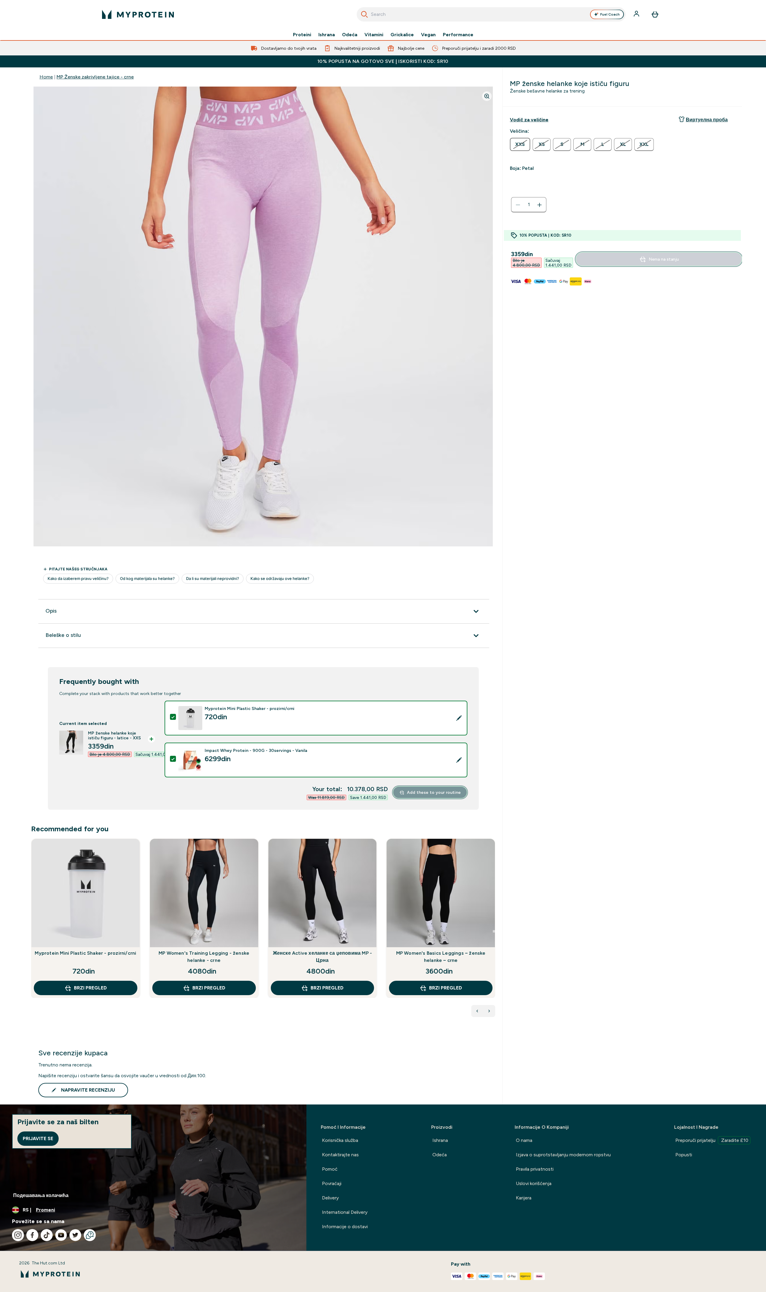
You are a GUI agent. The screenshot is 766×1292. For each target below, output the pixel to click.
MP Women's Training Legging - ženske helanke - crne (204, 957)
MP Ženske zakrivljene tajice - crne (95, 76)
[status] (529, 205)
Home (46, 76)
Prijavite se (38, 1138)
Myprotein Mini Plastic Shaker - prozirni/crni (85, 953)
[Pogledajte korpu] (655, 14)
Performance (458, 34)
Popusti (683, 1154)
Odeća (349, 34)
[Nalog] (637, 14)
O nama (524, 1140)
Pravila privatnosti (535, 1169)
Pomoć (330, 1169)
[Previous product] (477, 1011)
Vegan (428, 34)
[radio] (520, 144)
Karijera (523, 1197)
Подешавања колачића (41, 1195)
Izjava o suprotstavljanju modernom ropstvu (563, 1154)
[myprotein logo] (138, 14)
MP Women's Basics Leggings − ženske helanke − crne (441, 957)
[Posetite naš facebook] (32, 1235)
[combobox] (491, 14)
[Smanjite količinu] (518, 205)
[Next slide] (494, 931)
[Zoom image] (487, 96)
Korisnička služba (340, 1140)
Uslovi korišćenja (533, 1183)
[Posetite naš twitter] (75, 1235)
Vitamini (373, 34)
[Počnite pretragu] (364, 14)
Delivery (330, 1197)
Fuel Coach (610, 14)
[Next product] (489, 1011)
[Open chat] (90, 1235)
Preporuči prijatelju (711, 1140)
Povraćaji (331, 1183)
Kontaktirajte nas (340, 1154)
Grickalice (402, 34)
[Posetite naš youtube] (61, 1235)
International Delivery (344, 1212)
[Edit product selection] (459, 718)
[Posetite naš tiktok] (47, 1235)
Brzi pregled (90, 987)
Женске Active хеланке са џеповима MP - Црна (322, 957)
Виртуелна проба (707, 119)
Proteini (302, 34)
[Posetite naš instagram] (18, 1235)
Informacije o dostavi (345, 1226)
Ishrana (326, 34)
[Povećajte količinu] (539, 205)
